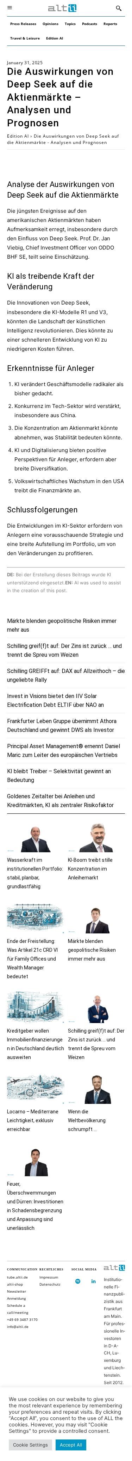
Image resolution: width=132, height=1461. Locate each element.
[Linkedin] (93, 1281)
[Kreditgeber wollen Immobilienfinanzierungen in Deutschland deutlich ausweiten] (35, 1007)
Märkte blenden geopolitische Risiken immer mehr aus (92, 950)
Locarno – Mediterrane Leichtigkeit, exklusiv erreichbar (32, 1120)
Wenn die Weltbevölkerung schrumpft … (87, 1120)
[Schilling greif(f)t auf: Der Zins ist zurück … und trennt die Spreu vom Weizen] (96, 1007)
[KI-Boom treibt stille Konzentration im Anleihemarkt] (96, 836)
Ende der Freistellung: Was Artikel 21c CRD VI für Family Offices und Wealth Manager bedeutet (32, 958)
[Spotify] (77, 1281)
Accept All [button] (71, 1445)
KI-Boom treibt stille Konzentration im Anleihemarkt (90, 868)
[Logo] (62, 8)
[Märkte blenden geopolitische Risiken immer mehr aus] (96, 917)
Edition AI (18, 136)
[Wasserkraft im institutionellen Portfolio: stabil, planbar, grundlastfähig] (35, 836)
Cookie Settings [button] (30, 1445)
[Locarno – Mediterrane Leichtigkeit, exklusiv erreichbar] (35, 1088)
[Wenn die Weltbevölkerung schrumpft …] (96, 1088)
